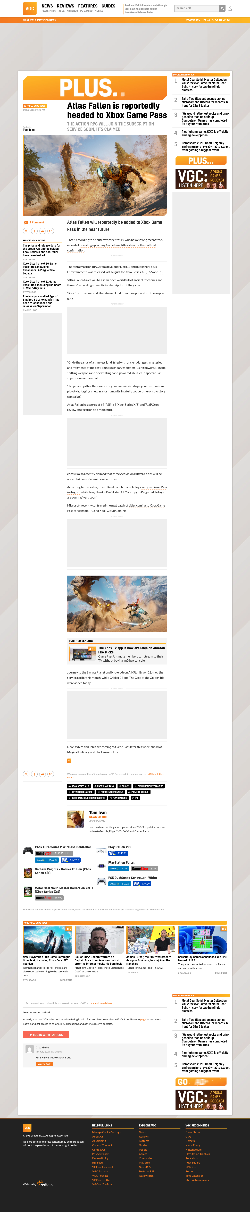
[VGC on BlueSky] (216, 19)
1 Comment (37, 222)
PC (161, 272)
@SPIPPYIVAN (97, 821)
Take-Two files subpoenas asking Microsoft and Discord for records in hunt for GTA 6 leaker (205, 102)
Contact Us (98, 1149)
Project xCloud (139, 792)
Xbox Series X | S (80, 786)
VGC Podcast (100, 1175)
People (143, 1149)
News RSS (145, 1166)
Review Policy (100, 1158)
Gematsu (191, 1140)
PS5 (150, 272)
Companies (145, 1158)
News (47, 6)
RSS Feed (97, 1162)
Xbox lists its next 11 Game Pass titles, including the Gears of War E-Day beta (42, 285)
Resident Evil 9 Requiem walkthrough (146, 5)
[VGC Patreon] (205, 19)
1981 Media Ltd (35, 1135)
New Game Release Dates (139, 12)
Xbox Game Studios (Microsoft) (88, 798)
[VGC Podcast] (208, 19)
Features (87, 6)
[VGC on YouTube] (220, 19)
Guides (108, 6)
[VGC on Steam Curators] (228, 19)
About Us (97, 1136)
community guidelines (100, 1003)
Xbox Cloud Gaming (112, 510)
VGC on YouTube (102, 1184)
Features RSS (146, 1171)
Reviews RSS (146, 1175)
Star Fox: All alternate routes (141, 9)
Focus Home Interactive (150, 786)
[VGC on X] (212, 19)
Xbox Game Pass (105, 786)
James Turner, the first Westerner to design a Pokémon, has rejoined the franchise (148, 960)
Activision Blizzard (132, 474)
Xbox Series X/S (135, 272)
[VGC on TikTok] (224, 19)
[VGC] (30, 8)
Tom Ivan (29, 129)
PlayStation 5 (120, 798)
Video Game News (36, 106)
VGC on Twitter (101, 1180)
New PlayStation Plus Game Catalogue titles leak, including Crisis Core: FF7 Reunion (46, 960)
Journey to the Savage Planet (86, 672)
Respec (190, 1171)
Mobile (99, 11)
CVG (188, 1136)
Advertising (99, 1140)
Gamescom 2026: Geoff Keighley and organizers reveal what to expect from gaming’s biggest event (206, 147)
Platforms (145, 1162)
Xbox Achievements (197, 1180)
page (143, 1019)
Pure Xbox (192, 1158)
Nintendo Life (194, 1149)
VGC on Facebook (102, 1166)
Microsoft (73, 505)
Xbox (62, 11)
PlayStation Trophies (198, 1153)
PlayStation (49, 11)
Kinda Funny (193, 1145)
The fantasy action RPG (82, 266)
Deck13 (125, 266)
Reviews (65, 6)
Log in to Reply (44, 1064)
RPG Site (191, 1166)
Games (143, 1153)
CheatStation (193, 1132)
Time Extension (195, 1175)
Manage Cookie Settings (106, 1132)
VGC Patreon (100, 1171)
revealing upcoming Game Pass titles (104, 245)
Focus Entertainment (112, 792)
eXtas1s (118, 240)
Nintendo (72, 11)
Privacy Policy (100, 1153)
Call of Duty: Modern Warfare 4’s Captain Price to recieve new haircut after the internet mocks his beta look (98, 960)
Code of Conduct (102, 1145)
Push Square (193, 1162)
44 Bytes (45, 1183)
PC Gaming (86, 11)
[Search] (222, 8)
